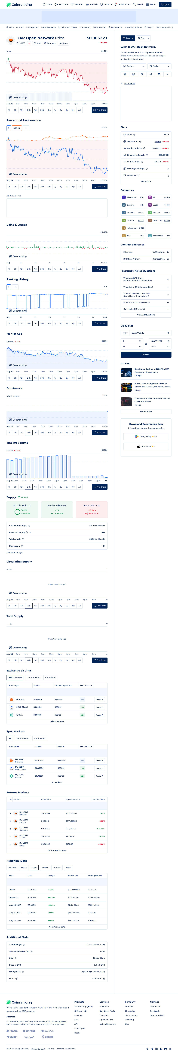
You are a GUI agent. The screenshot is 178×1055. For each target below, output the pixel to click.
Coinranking (22, 5)
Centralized (50, 677)
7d (35, 110)
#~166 (167, 197)
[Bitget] (47, 1031)
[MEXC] (12, 1031)
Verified (24, 497)
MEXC (48, 1021)
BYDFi (63, 1021)
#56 (141, 197)
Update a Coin (106, 1019)
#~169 (167, 205)
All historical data (57, 927)
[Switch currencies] (146, 344)
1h (9, 110)
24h (29, 110)
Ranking (86, 27)
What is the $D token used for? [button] (138, 287)
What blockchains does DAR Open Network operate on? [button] (136, 294)
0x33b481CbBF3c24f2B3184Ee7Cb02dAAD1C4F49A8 (159, 252)
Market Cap (100, 27)
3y (61, 110)
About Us (30, 1011)
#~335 (140, 220)
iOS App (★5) (80, 1011)
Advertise (104, 1006)
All (79, 110)
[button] (133, 197)
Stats (21, 27)
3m (49, 110)
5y (67, 110)
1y (55, 110)
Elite (76, 1019)
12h (21, 110)
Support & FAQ (157, 1015)
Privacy (51, 1049)
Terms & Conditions (66, 1049)
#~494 (167, 212)
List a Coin (104, 1015)
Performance (49, 27)
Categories (33, 27)
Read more (138, 59)
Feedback (154, 1011)
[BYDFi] (12, 1037)
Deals (77, 1033)
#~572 (141, 228)
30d (42, 110)
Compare (51, 43)
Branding (129, 1019)
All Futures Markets (57, 850)
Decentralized (33, 677)
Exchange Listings (167, 27)
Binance (56, 1021)
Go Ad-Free (15, 196)
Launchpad (79, 1028)
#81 (141, 205)
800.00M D (164, 155)
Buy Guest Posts (107, 1011)
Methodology (131, 1015)
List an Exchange (108, 1024)
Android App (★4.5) (83, 1006)
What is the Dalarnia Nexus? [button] (136, 302)
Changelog (130, 1011)
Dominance (116, 27)
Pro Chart (78, 1015)
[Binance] (29, 1031)
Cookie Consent (38, 1049)
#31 (168, 236)
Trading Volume (134, 27)
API (76, 1024)
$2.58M (158, 141)
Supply (150, 27)
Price (11, 27)
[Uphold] (47, 1037)
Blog (127, 1024)
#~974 (140, 212)
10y (73, 110)
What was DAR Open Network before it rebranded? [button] (137, 279)
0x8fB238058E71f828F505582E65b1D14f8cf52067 (159, 259)
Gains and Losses (69, 27)
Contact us (155, 1006)
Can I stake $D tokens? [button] (134, 309)
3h (15, 110)
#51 (141, 236)
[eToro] (29, 1037)
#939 (22, 43)
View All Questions (146, 315)
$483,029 (156, 148)
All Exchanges (15, 677)
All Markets (57, 782)
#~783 (167, 220)
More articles (146, 411)
